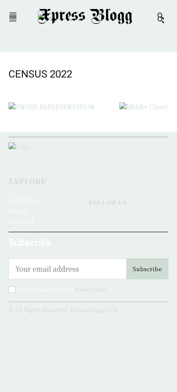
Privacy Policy (91, 289)
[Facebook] (92, 221)
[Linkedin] (103, 221)
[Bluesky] (115, 221)
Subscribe (147, 269)
